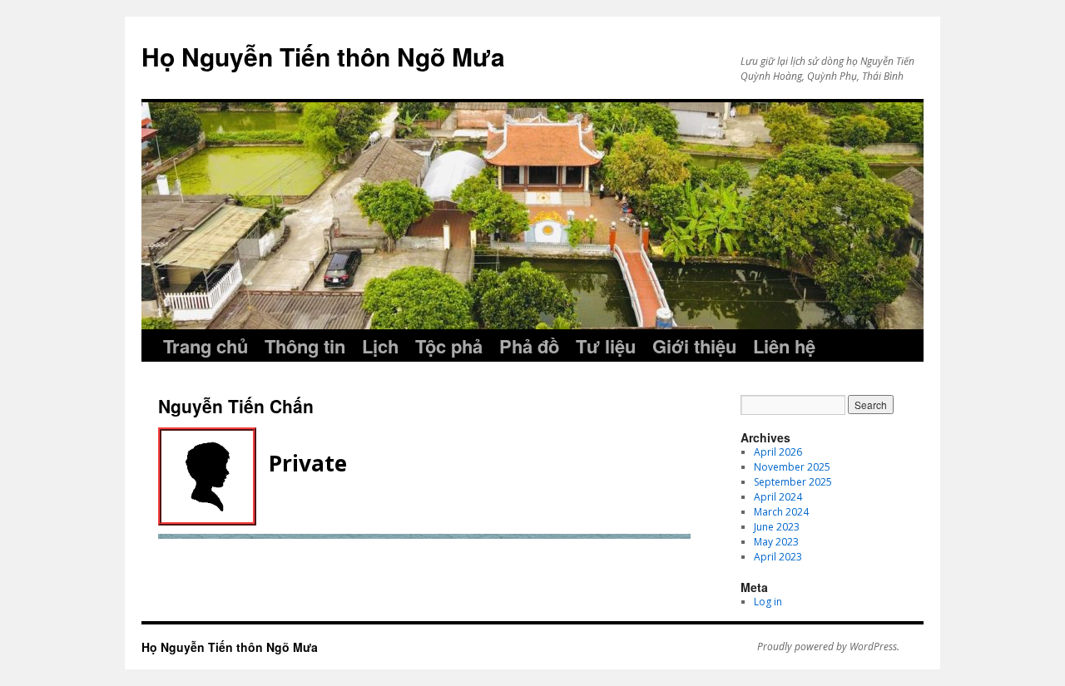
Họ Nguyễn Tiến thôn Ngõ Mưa (323, 56)
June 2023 (777, 527)
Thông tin (305, 346)
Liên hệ (784, 346)
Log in (768, 602)
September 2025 (793, 482)
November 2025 (792, 467)
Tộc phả (449, 346)
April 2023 (778, 557)
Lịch (380, 346)
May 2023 (776, 542)
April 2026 (778, 452)
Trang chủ (205, 346)
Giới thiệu (694, 346)
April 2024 (778, 497)
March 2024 (781, 512)
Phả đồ (529, 346)
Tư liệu (606, 346)
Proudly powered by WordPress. (828, 647)
